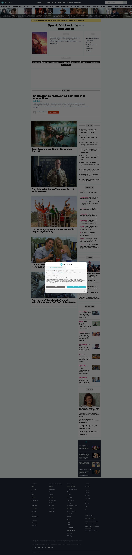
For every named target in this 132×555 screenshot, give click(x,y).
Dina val (76, 267)
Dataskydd (83, 291)
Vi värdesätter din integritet (55, 267)
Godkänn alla (76, 286)
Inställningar (56, 286)
